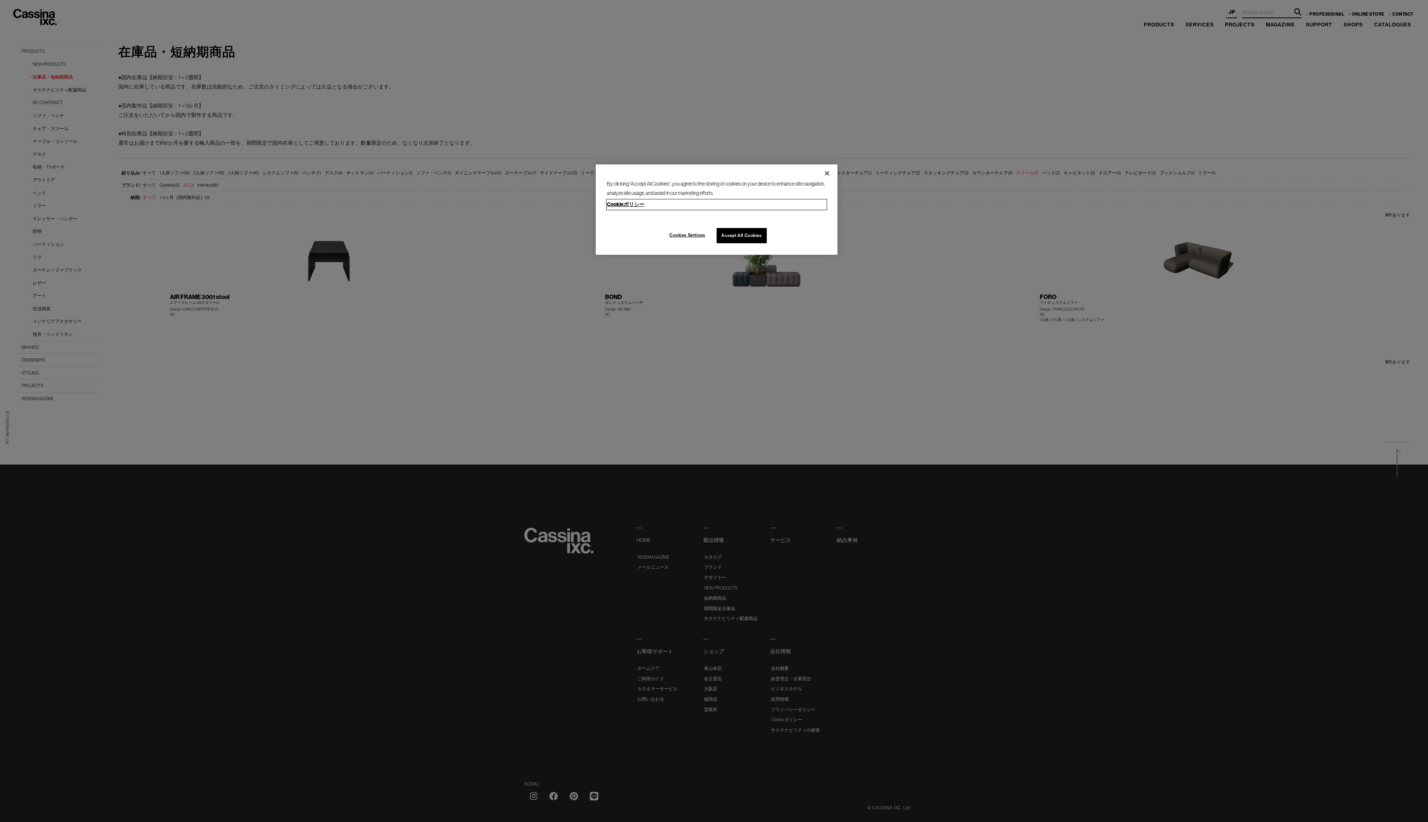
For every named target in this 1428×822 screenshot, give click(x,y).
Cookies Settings (687, 235)
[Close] (827, 173)
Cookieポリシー (625, 204)
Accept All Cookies (741, 235)
